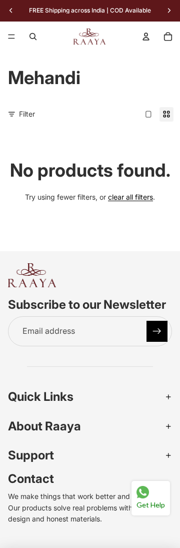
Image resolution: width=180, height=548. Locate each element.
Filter (27, 114)
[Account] (146, 37)
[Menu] (11, 36)
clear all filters (130, 197)
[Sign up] (157, 331)
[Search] (33, 37)
